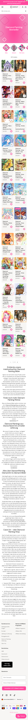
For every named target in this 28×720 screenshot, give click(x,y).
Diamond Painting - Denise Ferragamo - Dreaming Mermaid (7, 274)
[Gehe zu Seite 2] (17, 362)
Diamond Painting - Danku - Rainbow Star (7, 326)
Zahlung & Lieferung (7, 633)
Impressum (4, 654)
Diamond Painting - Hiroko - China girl (7, 223)
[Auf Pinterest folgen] (10, 695)
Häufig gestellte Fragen (5, 627)
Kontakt (4, 631)
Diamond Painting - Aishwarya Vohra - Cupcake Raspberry (7, 300)
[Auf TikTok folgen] (14, 695)
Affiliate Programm (20, 628)
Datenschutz (5, 656)
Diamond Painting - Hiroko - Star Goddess (7, 150)
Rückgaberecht (5, 636)
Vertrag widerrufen (7, 664)
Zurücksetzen (20, 11)
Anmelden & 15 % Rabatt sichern (14, 688)
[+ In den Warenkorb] (11, 70)
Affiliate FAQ (19, 631)
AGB (3, 651)
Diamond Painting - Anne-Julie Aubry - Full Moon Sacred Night (20, 77)
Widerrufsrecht (5, 659)
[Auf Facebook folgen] (3, 695)
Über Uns (4, 643)
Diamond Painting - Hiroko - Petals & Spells (20, 198)
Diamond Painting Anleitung (6, 639)
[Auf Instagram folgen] (7, 695)
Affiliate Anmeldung (21, 633)
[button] (26, 0)
